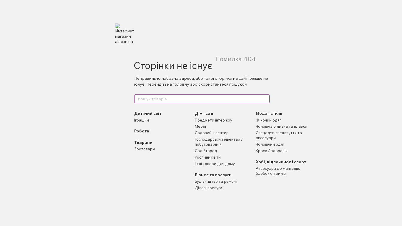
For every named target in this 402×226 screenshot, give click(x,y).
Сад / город (206, 150)
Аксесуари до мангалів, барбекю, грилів (278, 171)
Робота (141, 131)
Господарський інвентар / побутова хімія (219, 142)
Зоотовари (144, 149)
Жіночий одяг (268, 120)
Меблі (200, 126)
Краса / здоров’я (272, 150)
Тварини (143, 142)
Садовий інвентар (212, 132)
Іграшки (141, 120)
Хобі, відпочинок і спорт (281, 161)
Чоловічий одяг (270, 144)
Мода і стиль (269, 113)
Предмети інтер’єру (213, 120)
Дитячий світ (147, 113)
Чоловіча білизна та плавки (281, 126)
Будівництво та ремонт (216, 181)
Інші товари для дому (215, 163)
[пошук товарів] (265, 98)
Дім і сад (204, 113)
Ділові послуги (208, 187)
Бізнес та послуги (213, 174)
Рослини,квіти (208, 157)
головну (181, 84)
